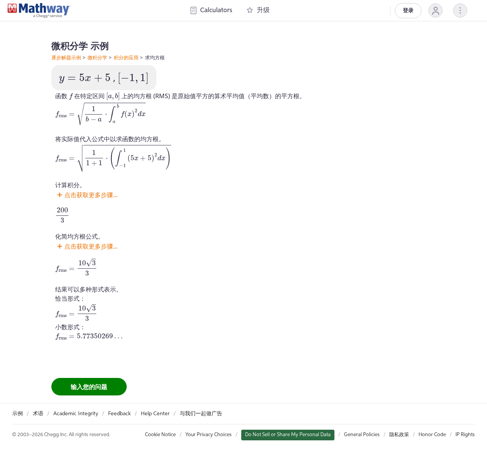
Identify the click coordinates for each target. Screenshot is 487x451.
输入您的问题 (89, 386)
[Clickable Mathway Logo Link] (39, 10)
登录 (408, 10)
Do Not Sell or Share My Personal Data (288, 434)
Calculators (216, 10)
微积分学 (97, 57)
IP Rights (465, 434)
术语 (38, 413)
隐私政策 (399, 434)
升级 (263, 10)
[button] (435, 10)
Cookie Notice (160, 434)
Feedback (119, 413)
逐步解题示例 (66, 57)
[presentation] (85, 78)
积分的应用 (126, 57)
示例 (17, 413)
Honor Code (432, 434)
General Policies (362, 434)
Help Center (155, 413)
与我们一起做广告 (201, 413)
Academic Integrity (75, 413)
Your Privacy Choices (208, 434)
